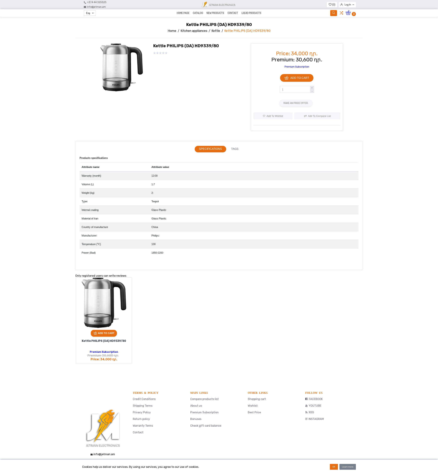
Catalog (198, 13)
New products (215, 13)
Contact (233, 13)
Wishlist (253, 405)
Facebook (316, 399)
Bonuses (195, 419)
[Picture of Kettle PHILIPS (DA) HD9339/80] (121, 95)
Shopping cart (257, 399)
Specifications (210, 148)
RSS (311, 412)
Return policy (141, 419)
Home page (183, 13)
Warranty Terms (143, 425)
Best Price (254, 412)
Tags (235, 148)
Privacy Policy (142, 412)
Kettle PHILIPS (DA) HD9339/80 (104, 341)
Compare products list (204, 399)
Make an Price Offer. (296, 103)
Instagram (316, 419)
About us (196, 405)
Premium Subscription (297, 66)
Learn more (347, 467)
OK (333, 467)
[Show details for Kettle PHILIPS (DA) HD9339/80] (104, 305)
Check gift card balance (205, 425)
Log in (348, 4)
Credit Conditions (144, 399)
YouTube (315, 405)
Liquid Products (251, 13)
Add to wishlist (275, 116)
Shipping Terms (142, 405)
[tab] (210, 149)
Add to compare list (319, 116)
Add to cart (299, 77)
